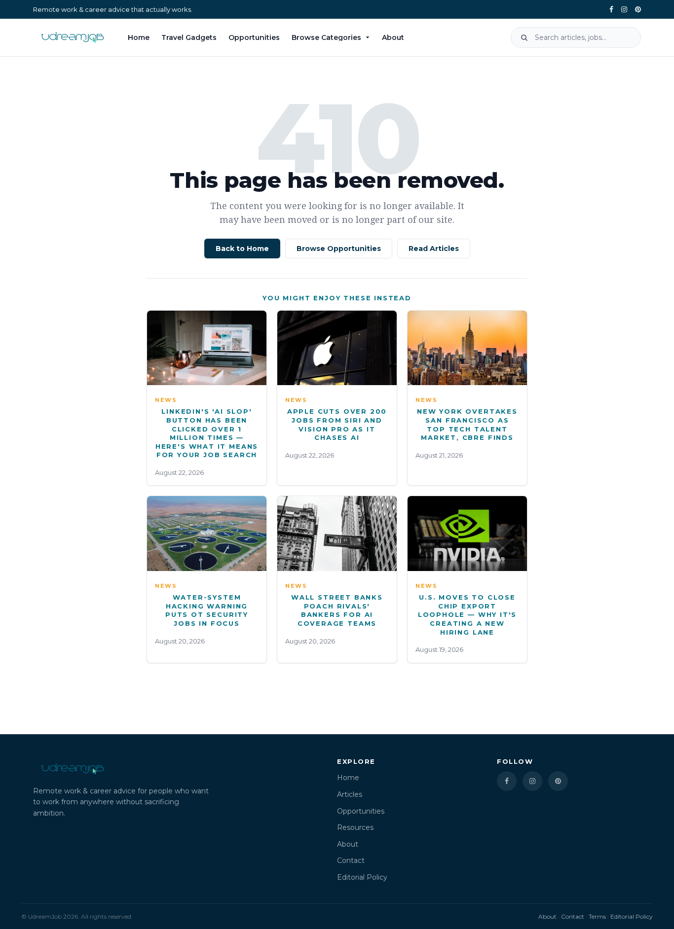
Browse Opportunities (339, 248)
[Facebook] (611, 9)
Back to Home (242, 248)
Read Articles (434, 248)
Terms (597, 916)
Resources (355, 827)
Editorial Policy (362, 877)
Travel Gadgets (189, 37)
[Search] (524, 37)
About (393, 37)
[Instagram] (624, 9)
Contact (351, 860)
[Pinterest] (638, 9)
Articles (349, 794)
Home (139, 37)
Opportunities (254, 37)
